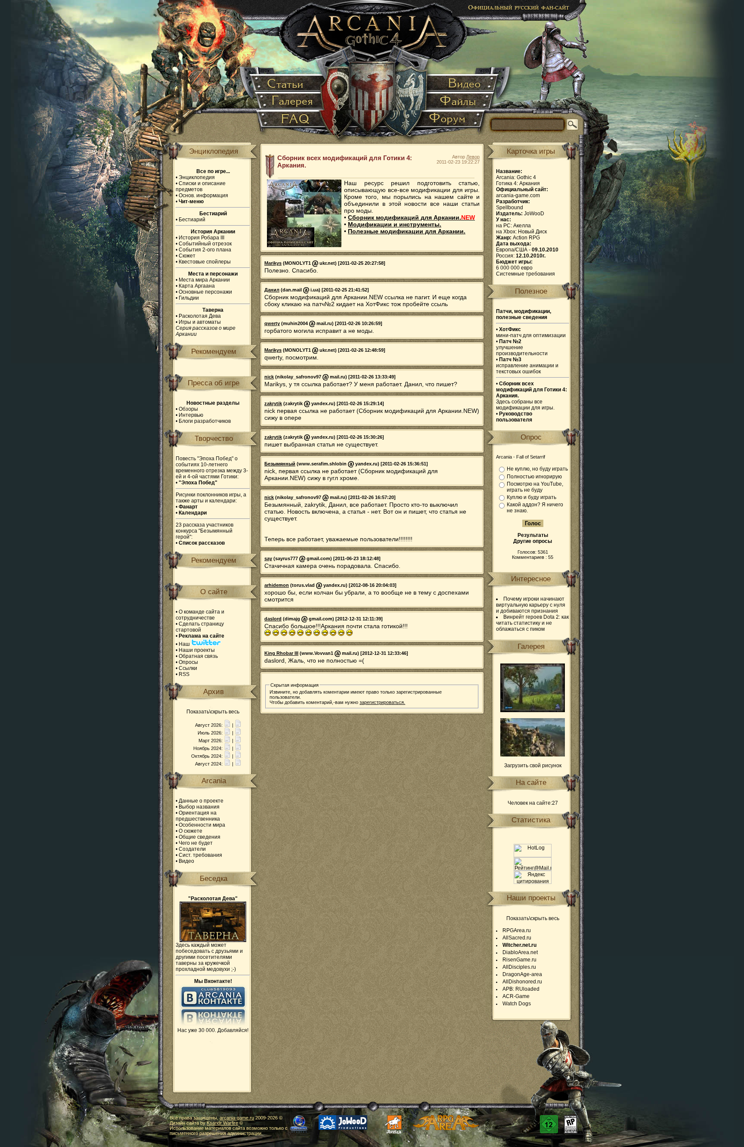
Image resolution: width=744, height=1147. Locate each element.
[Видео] (462, 84)
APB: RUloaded (520, 989)
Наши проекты (197, 650)
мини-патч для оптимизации (531, 332)
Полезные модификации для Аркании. (406, 231)
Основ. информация (203, 195)
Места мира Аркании (204, 280)
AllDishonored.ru (522, 982)
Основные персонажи (205, 292)
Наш (185, 644)
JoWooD (534, 214)
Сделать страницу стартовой (200, 627)
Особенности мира (202, 825)
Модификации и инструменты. (394, 224)
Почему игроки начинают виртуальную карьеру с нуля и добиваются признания (530, 605)
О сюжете (190, 831)
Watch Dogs (516, 1004)
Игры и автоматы (200, 322)
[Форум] (452, 122)
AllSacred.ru (516, 938)
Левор (473, 156)
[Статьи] (287, 84)
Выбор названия (199, 807)
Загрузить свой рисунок (532, 766)
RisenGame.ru (519, 960)
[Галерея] (290, 101)
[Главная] (372, 73)
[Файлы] (459, 101)
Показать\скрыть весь (212, 712)
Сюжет (187, 256)
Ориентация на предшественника (198, 816)
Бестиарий (192, 220)
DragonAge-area (522, 974)
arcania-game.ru (237, 1117)
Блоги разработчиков (205, 421)
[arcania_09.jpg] (532, 710)
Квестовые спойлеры (205, 262)
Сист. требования (200, 855)
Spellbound (509, 208)
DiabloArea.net (520, 952)
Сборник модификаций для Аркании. (411, 217)
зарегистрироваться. (382, 702)
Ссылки (188, 668)
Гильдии (189, 298)
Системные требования (525, 274)
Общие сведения (199, 837)
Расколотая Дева (200, 316)
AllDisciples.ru (519, 967)
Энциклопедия (197, 177)
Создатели (192, 849)
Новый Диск (532, 232)
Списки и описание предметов (201, 186)
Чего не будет (196, 843)
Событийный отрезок (205, 244)
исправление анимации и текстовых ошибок (527, 365)
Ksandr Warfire (222, 1122)
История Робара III (201, 238)
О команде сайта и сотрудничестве (200, 615)
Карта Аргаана (197, 286)
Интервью (191, 415)
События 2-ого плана (205, 250)
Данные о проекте (201, 801)
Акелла (522, 226)
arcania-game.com (518, 195)
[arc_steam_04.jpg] (532, 755)
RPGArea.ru (516, 930)
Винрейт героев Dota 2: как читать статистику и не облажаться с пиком (532, 623)
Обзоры (188, 409)
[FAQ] (291, 122)
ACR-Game (516, 996)
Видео (186, 861)
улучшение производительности (522, 347)
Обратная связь (198, 656)
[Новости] (227, 725)
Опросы (188, 662)
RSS (184, 674)
